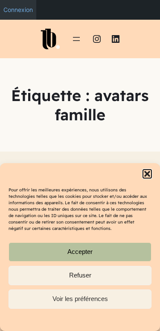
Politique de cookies (76, 319)
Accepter (80, 251)
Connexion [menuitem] (18, 9)
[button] (147, 174)
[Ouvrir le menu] (76, 39)
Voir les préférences (80, 298)
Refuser (80, 275)
